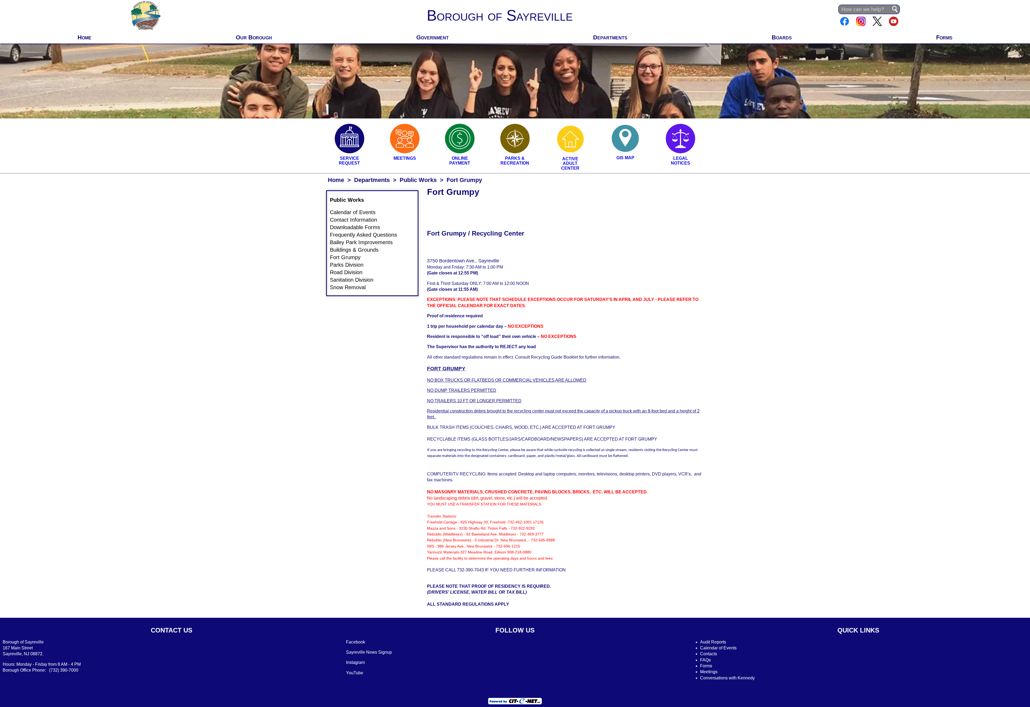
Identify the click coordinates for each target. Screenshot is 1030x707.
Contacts (708, 654)
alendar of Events (720, 648)
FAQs (705, 660)
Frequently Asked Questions (366, 235)
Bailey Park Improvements (364, 242)
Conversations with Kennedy (727, 678)
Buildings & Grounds (357, 250)
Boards (782, 37)
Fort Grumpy (348, 257)
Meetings (709, 671)
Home (84, 37)
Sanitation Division (354, 280)
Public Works (418, 180)
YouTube (354, 673)
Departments (610, 37)
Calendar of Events (356, 212)
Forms (944, 37)
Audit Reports (713, 642)
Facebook (355, 642)
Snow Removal (351, 287)
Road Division (349, 272)
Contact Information (356, 220)
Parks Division (349, 265)
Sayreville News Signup (369, 652)
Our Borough (254, 37)
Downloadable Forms (358, 227)
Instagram (355, 662)
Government (432, 37)
